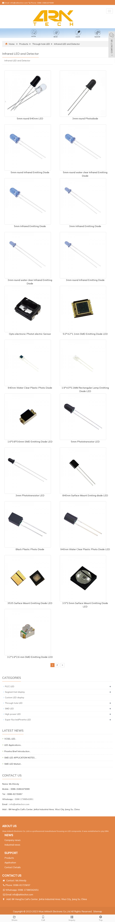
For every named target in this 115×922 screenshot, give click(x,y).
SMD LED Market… (13, 764)
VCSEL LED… (10, 738)
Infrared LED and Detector (67, 44)
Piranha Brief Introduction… (17, 751)
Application (10, 862)
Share (14, 920)
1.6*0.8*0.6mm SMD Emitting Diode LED (29, 441)
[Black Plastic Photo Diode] (27, 524)
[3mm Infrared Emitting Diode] (83, 201)
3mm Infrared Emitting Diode (85, 226)
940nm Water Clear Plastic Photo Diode (30, 387)
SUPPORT (11, 853)
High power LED (13, 714)
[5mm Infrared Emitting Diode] (27, 201)
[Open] (111, 44)
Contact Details (12, 867)
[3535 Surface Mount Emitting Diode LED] (27, 578)
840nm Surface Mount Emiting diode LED (85, 495)
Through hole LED (41, 44)
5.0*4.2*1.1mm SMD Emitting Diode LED (85, 333)
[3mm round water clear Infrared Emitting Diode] (27, 255)
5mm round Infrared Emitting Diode (30, 172)
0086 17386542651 (24, 799)
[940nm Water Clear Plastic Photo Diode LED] (83, 524)
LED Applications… (13, 745)
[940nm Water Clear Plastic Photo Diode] (27, 362)
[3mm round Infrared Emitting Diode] (83, 255)
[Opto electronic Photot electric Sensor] (27, 308)
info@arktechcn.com (19, 3)
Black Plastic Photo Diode (30, 549)
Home (12, 44)
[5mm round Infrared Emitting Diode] (27, 147)
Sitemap (97, 911)
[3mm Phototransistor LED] (27, 470)
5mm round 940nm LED (30, 118)
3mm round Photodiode (85, 118)
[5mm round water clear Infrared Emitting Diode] (83, 147)
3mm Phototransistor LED (30, 495)
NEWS (8, 835)
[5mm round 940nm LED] (27, 93)
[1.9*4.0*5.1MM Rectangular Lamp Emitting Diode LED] (83, 362)
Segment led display (15, 692)
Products (23, 44)
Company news (12, 840)
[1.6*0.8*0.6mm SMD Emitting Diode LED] (27, 416)
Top (101, 920)
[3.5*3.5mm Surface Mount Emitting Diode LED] (83, 578)
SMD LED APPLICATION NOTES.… (20, 757)
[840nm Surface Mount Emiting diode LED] (83, 470)
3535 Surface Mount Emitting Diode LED (29, 603)
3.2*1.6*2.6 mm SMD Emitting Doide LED (30, 656)
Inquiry (72, 920)
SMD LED (9, 708)
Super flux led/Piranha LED (18, 719)
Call (43, 920)
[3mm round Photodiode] (83, 93)
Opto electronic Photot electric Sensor (30, 333)
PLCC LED (9, 686)
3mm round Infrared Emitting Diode (85, 280)
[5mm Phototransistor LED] (83, 416)
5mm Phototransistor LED (85, 441)
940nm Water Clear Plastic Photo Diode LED (85, 549)
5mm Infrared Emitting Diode (30, 226)
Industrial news (12, 844)
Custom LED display (14, 697)
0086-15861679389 (45, 3)
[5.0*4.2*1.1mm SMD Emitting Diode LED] (83, 308)
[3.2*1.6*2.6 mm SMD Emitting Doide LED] (27, 631)
